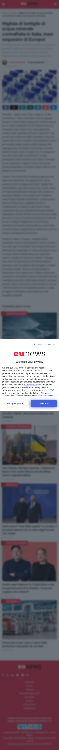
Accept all (44, 403)
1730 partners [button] (19, 367)
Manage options (15, 403)
